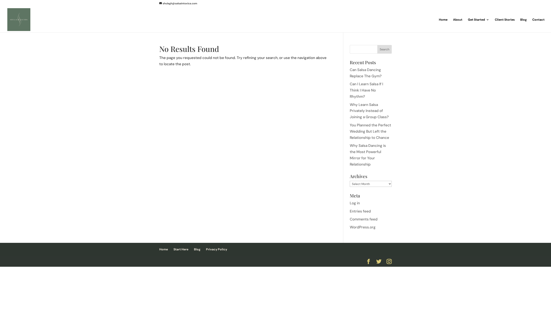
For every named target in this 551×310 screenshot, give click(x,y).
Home (443, 20)
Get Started (476, 20)
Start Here (180, 249)
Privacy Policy (216, 249)
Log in (355, 203)
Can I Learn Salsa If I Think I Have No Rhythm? (366, 90)
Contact (538, 20)
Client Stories (505, 20)
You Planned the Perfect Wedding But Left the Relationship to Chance (370, 131)
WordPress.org (363, 227)
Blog (523, 20)
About (457, 20)
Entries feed (360, 211)
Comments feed (364, 219)
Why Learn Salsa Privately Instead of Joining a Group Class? (369, 110)
